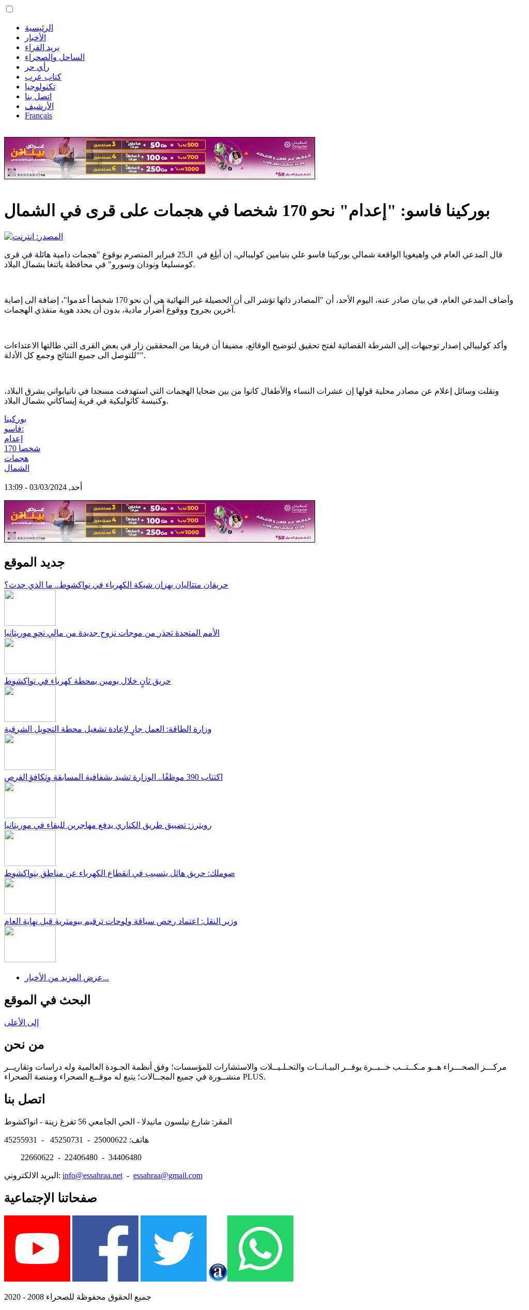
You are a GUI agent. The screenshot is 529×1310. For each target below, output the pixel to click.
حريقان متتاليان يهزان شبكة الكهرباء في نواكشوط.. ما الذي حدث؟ (116, 584)
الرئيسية (39, 27)
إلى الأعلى (21, 1022)
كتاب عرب (43, 76)
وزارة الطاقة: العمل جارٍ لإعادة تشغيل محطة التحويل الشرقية (108, 729)
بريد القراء (42, 47)
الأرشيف (39, 106)
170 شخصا (22, 448)
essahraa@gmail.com (168, 1175)
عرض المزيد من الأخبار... (67, 977)
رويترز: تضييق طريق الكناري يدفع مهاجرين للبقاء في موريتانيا (108, 825)
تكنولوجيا (40, 86)
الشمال (16, 468)
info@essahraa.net (92, 1175)
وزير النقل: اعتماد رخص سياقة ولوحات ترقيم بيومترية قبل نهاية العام (121, 921)
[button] (9, 9)
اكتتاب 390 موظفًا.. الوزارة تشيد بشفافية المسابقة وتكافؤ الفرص (113, 777)
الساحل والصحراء (55, 57)
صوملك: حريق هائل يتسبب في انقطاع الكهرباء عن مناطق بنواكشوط (119, 873)
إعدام (13, 438)
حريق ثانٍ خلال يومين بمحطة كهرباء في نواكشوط (87, 680)
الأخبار (35, 37)
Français (38, 115)
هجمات (16, 458)
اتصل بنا (38, 96)
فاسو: (14, 428)
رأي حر (37, 67)
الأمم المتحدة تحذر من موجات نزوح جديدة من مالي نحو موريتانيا (112, 632)
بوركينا (15, 418)
